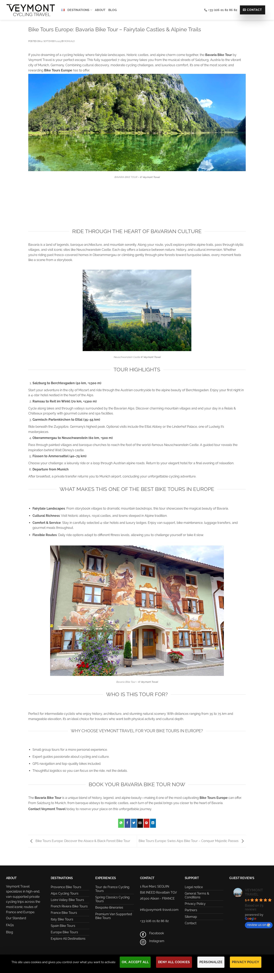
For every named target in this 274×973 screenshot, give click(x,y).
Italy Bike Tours (62, 919)
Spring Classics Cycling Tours (112, 899)
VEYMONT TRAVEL (254, 892)
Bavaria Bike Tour (125, 681)
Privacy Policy (195, 904)
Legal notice (194, 887)
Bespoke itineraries (109, 907)
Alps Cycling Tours (64, 893)
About (100, 10)
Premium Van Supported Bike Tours (113, 916)
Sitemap (191, 917)
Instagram (156, 941)
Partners (191, 910)
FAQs (10, 925)
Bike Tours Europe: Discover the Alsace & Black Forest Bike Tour (82, 841)
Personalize (210, 962)
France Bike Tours (64, 913)
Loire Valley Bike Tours (67, 900)
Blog (112, 10)
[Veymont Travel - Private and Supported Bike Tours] (30, 10)
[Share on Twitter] (134, 823)
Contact (190, 923)
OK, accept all (135, 962)
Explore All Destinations (68, 938)
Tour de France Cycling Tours (112, 889)
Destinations (78, 10)
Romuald (69, 41)
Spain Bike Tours (63, 926)
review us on (256, 925)
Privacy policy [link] (245, 962)
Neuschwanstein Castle (127, 357)
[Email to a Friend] (140, 823)
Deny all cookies (174, 962)
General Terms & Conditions (197, 895)
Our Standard (16, 918)
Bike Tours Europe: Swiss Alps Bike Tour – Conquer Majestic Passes (189, 841)
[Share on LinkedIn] (153, 823)
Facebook (156, 933)
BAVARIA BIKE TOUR (125, 177)
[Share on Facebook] (127, 823)
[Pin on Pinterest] (146, 823)
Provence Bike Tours (66, 887)
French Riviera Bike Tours (69, 906)
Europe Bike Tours (64, 932)
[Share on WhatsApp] (121, 823)
